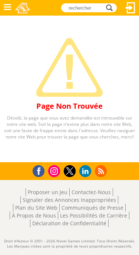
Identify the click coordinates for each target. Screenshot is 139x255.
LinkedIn (86, 171)
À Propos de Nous (34, 215)
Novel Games (22, 7)
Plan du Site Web (36, 207)
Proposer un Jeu (47, 192)
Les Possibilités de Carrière (93, 215)
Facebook (40, 170)
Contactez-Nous (91, 192)
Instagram (55, 170)
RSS (102, 171)
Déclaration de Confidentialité (69, 223)
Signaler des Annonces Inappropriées (69, 199)
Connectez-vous (130, 7)
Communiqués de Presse (92, 207)
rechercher (111, 7)
